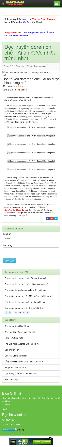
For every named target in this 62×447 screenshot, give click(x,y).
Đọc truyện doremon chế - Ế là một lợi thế (24, 307)
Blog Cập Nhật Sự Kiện (15, 367)
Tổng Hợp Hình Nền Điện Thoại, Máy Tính (24, 361)
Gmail (4, 409)
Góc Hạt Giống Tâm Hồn (16, 355)
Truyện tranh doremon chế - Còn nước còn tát (26, 278)
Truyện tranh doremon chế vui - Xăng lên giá (25, 302)
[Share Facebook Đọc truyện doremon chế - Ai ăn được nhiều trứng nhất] (48, 218)
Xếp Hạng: (7, 86)
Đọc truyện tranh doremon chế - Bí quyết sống (26, 290)
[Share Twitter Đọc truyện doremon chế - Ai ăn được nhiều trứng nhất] (56, 218)
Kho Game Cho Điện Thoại (17, 325)
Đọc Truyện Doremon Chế (17, 373)
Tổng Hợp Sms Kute (14, 337)
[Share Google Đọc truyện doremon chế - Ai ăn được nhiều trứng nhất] (52, 218)
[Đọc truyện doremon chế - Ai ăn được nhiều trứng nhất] (31, 127)
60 (24, 312)
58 (16, 312)
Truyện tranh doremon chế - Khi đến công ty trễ (26, 284)
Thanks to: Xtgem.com (11, 424)
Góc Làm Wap (11, 379)
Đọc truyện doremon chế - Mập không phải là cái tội (28, 296)
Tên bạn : (7, 233)
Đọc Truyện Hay (12, 349)
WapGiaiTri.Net (8, 420)
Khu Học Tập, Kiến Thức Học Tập (20, 331)
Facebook (6, 404)
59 (20, 312)
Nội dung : (8, 245)
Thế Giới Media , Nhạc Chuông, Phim (22, 343)
